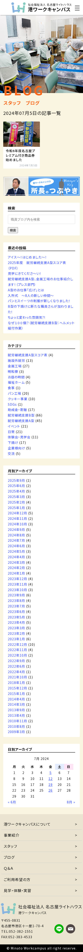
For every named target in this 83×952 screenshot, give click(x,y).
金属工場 (15, 366)
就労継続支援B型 (21, 415)
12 (50, 778)
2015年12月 (17, 688)
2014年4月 (16, 699)
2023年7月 (16, 606)
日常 (11, 431)
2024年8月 (16, 535)
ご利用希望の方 (17, 879)
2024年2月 (16, 567)
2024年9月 (16, 529)
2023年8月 (16, 600)
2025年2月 (16, 502)
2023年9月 (16, 595)
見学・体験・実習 (17, 890)
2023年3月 (16, 628)
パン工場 (14, 393)
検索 (13, 230)
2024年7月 (16, 540)
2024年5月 (16, 551)
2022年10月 (17, 655)
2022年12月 (17, 644)
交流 (11, 453)
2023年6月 (16, 611)
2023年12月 (17, 578)
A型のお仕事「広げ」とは (26, 290)
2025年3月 (16, 496)
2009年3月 (16, 731)
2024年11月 (17, 518)
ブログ (9, 857)
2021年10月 (17, 677)
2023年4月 (16, 622)
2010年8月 (16, 726)
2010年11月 (17, 721)
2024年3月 (16, 562)
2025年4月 (16, 491)
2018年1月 (16, 682)
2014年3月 (16, 704)
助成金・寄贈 (17, 409)
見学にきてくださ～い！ (25, 273)
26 (50, 790)
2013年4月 (16, 715)
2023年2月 (16, 633)
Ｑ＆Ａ (8, 868)
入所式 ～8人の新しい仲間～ (31, 295)
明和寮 (13, 371)
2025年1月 (16, 507)
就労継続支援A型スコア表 (27, 355)
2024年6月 (16, 546)
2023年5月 (16, 617)
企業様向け (16, 448)
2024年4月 (16, 557)
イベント (14, 426)
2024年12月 (17, 513)
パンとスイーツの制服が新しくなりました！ (39, 300)
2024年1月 (16, 573)
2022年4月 (16, 671)
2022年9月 (16, 660)
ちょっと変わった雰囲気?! (26, 317)
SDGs (12, 404)
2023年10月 (17, 589)
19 (50, 784)
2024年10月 (17, 524)
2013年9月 (16, 710)
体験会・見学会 (19, 437)
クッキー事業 (17, 399)
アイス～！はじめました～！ (27, 257)
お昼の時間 (16, 377)
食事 (11, 387)
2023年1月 (16, 639)
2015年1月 (16, 693)
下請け (13, 442)
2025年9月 (16, 480)
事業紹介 (11, 835)
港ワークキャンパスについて (27, 824)
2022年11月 (17, 649)
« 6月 (12, 802)
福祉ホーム (16, 382)
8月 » (71, 802)
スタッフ (10, 846)
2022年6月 (16, 666)
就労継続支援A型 (21, 420)
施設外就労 (16, 360)
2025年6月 (16, 485)
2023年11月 (17, 584)
